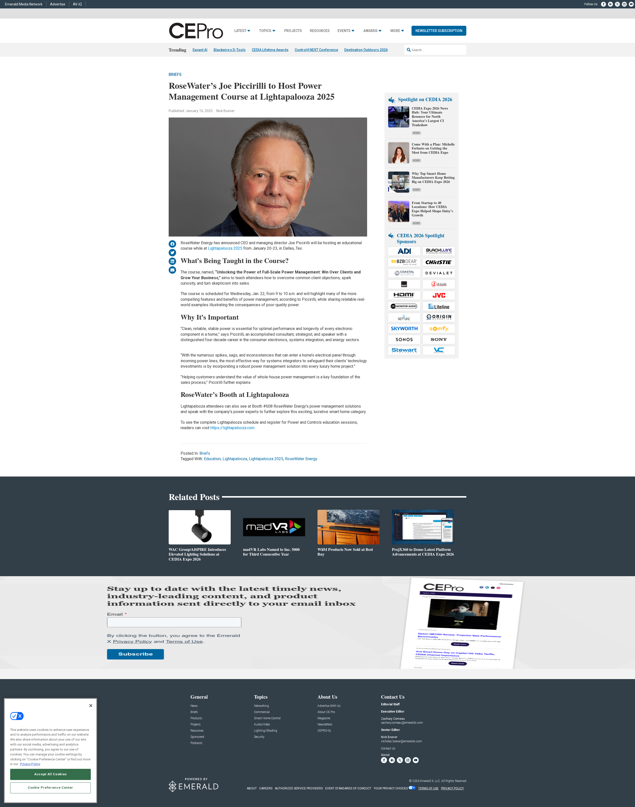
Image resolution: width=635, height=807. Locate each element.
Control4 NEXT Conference (316, 50)
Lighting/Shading (265, 730)
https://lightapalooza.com (232, 427)
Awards (370, 31)
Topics (265, 31)
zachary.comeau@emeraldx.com (402, 722)
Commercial (262, 712)
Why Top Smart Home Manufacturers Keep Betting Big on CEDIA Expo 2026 (433, 177)
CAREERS (265, 788)
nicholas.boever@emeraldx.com (401, 741)
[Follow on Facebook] (603, 4)
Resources (320, 31)
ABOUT (252, 788)
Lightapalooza (234, 458)
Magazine (324, 718)
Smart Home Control (267, 718)
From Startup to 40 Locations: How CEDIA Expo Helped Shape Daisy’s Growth (432, 209)
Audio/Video (262, 724)
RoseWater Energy (301, 458)
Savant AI (199, 50)
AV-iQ (77, 4)
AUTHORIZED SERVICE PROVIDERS (299, 788)
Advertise (57, 4)
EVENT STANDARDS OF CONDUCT (348, 788)
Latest (240, 31)
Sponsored (197, 737)
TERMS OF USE (428, 788)
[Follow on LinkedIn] (610, 4)
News (416, 133)
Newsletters (325, 724)
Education (212, 458)
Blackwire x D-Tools (230, 50)
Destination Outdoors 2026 (366, 50)
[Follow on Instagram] (624, 4)
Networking (261, 706)
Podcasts (196, 743)
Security (259, 737)
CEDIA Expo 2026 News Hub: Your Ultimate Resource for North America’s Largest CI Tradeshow (430, 116)
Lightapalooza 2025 (225, 248)
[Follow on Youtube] (631, 4)
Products (196, 718)
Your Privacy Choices (391, 788)
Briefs (175, 74)
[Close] (90, 705)
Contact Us (388, 748)
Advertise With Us (329, 706)
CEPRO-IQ (324, 730)
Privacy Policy (30, 764)
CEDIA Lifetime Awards (270, 50)
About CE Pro (326, 712)
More (395, 31)
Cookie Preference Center (50, 787)
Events (344, 31)
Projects (293, 31)
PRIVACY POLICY (452, 788)
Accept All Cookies (50, 774)
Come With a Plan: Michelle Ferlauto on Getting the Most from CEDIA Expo (433, 148)
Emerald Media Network (23, 4)
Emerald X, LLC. (430, 781)
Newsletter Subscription (438, 31)
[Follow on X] (617, 4)
